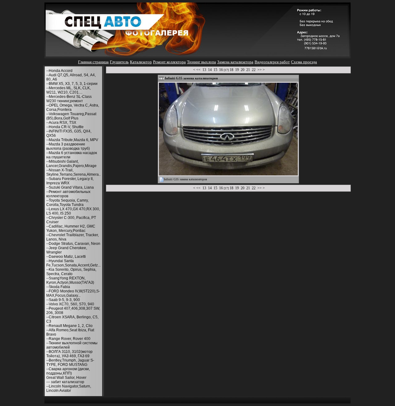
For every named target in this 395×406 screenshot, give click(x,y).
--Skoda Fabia (58, 287)
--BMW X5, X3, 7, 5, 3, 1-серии (72, 84)
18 (231, 70)
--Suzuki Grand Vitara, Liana (70, 187)
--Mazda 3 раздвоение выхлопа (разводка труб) (68, 146)
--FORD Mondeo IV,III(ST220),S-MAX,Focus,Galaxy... (73, 293)
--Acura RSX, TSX (61, 122)
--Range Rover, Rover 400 (68, 339)
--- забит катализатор (65, 382)
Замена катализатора (235, 62)
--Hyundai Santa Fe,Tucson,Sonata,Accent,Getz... (73, 263)
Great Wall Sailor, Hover (66, 377)
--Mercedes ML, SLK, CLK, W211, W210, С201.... (68, 90)
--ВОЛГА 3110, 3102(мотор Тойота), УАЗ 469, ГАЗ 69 (69, 353)
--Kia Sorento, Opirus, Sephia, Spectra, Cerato (71, 271)
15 (215, 70)
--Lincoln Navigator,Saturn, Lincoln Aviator (68, 388)
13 (204, 70)
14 (210, 70)
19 (237, 70)
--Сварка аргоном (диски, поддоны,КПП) (68, 371)
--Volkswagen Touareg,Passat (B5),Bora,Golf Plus (71, 116)
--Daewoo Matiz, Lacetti (66, 256)
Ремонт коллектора (169, 62)
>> (259, 70)
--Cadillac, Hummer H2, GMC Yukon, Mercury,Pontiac (70, 228)
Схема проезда (304, 62)
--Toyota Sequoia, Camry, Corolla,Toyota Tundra (67, 202)
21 (248, 70)
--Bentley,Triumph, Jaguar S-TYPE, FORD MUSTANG (70, 362)
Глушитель (119, 62)
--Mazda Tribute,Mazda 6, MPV (72, 140)
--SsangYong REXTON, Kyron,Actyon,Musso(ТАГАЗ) (70, 280)
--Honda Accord (59, 71)
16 (221, 70)
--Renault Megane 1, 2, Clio (69, 326)
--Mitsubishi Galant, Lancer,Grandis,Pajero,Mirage (71, 163)
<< (198, 70)
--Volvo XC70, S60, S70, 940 (70, 304)
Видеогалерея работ (272, 62)
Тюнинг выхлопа (201, 62)
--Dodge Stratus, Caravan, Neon (73, 243)
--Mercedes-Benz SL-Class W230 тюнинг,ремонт (69, 98)
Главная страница (93, 62)
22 (254, 70)
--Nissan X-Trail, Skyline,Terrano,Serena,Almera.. (73, 172)
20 (242, 70)
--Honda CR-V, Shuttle (65, 127)
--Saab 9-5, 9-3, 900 (63, 300)
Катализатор (141, 62)
